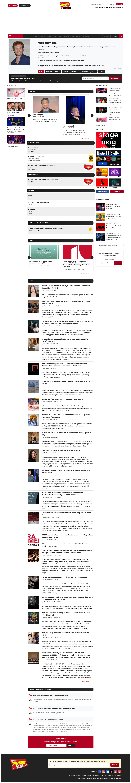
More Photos (85, 138)
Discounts (117, 191)
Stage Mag (86, 36)
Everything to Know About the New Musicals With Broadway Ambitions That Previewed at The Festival (15, 126)
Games (78, 36)
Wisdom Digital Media (94, 778)
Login (115, 36)
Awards (85, 71)
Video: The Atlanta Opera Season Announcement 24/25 (41, 262)
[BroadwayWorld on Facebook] (100, 771)
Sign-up (112, 4)
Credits (75, 71)
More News (85, 681)
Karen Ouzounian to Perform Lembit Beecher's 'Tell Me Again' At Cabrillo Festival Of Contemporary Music (71, 65)
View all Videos (100, 125)
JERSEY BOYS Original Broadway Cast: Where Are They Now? (15, 109)
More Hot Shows (102, 191)
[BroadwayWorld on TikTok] (111, 771)
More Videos (85, 274)
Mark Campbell (38, 115)
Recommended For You (103, 199)
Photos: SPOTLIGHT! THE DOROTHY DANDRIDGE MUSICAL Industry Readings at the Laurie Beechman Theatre (74, 132)
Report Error (117, 776)
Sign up (118, 263)
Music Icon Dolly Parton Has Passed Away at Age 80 (15, 95)
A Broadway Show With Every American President (15, 141)
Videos (50, 71)
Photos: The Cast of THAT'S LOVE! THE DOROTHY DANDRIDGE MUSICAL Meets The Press (45, 121)
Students (66, 36)
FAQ (102, 71)
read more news (118, 68)
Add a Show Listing (24, 5)
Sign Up (70, 745)
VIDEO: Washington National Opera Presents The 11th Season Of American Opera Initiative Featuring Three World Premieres (76, 264)
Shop (72, 36)
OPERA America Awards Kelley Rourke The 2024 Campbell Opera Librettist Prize (63, 56)
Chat (55, 36)
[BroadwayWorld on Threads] (115, 771)
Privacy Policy (116, 778)
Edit (94, 71)
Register (106, 36)
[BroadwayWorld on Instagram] (103, 771)
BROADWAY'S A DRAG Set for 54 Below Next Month (62, 399)
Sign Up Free (115, 78)
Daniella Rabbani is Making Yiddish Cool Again (114, 119)
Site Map (110, 775)
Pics (58, 71)
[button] (121, 36)
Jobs (60, 36)
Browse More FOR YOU (108, 245)
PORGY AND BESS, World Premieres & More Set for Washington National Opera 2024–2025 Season (62, 494)
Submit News (96, 775)
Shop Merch (14, 5)
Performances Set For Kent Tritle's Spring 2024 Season (64, 577)
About (78, 775)
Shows (43, 36)
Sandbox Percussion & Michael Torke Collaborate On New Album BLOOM (61, 60)
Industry (49, 36)
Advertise (72, 775)
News (37, 36)
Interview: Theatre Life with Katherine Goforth (61, 450)
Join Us (89, 775)
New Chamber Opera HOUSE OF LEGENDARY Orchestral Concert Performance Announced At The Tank (64, 364)
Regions (104, 775)
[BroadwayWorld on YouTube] (119, 771)
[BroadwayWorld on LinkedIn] (107, 771)
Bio (42, 71)
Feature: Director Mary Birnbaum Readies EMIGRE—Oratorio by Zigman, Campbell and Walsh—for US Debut (67, 551)
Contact (83, 775)
